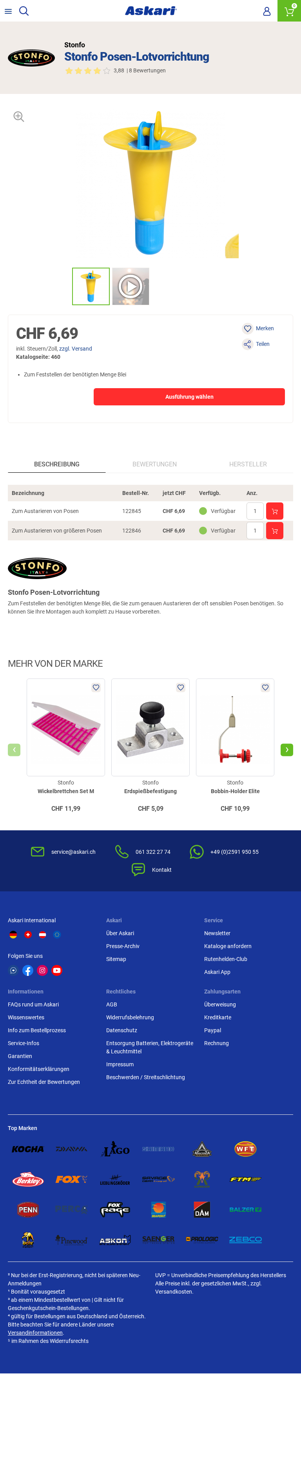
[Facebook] (27, 970)
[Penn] (28, 1210)
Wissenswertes (26, 1017)
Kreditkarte (217, 1017)
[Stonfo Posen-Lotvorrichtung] (91, 286)
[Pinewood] (71, 1240)
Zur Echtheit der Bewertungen (44, 1082)
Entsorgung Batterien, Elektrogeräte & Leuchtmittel (149, 1047)
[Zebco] (245, 1240)
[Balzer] (245, 1210)
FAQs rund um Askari (33, 1004)
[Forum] (13, 970)
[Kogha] (28, 1149)
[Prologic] (202, 1240)
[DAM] (202, 1210)
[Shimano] (158, 1149)
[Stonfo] (31, 58)
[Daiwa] (71, 1149)
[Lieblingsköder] (115, 1179)
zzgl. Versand (75, 349)
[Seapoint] (158, 1210)
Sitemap (116, 959)
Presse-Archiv (123, 946)
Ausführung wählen (189, 397)
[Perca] (71, 1210)
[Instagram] (42, 970)
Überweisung (220, 1004)
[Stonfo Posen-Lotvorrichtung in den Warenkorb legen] (274, 511)
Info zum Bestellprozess (37, 1030)
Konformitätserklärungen (38, 1069)
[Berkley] (28, 1179)
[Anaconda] (202, 1149)
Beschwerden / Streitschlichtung (145, 1077)
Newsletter (217, 933)
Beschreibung (57, 464)
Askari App (217, 972)
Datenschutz (121, 1030)
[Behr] (28, 1240)
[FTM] (245, 1179)
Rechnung (216, 1043)
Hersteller (248, 464)
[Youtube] (56, 970)
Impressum (120, 1064)
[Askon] (115, 1240)
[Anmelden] (267, 11)
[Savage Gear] (158, 1179)
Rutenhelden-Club (225, 959)
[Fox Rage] (115, 1210)
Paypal (212, 1030)
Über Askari (120, 933)
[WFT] (245, 1149)
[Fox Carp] (71, 1179)
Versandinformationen (35, 1333)
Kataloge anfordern (228, 946)
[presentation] (65, 286)
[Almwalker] (202, 1179)
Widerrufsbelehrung (130, 1017)
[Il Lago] (115, 1149)
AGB (111, 1004)
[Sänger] (158, 1240)
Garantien (20, 1056)
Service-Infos (23, 1043)
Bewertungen (154, 464)
